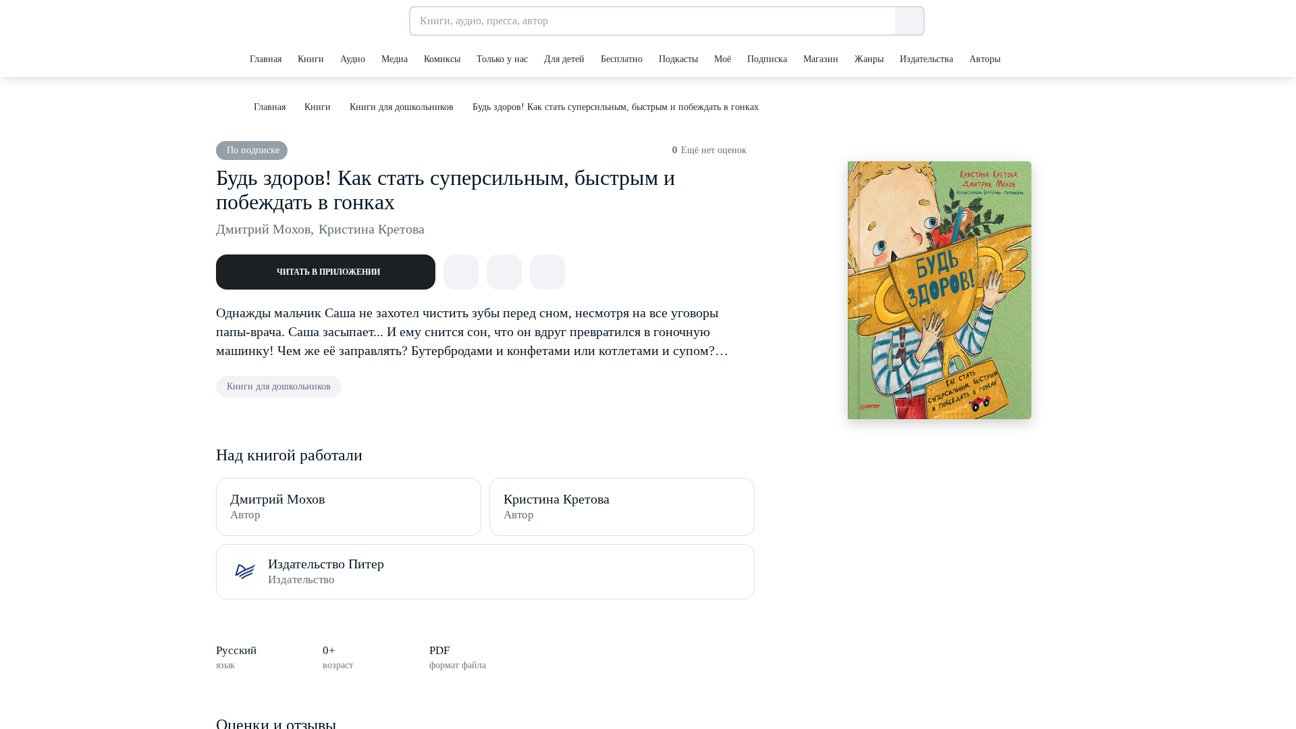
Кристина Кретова (372, 228)
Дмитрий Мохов (265, 228)
